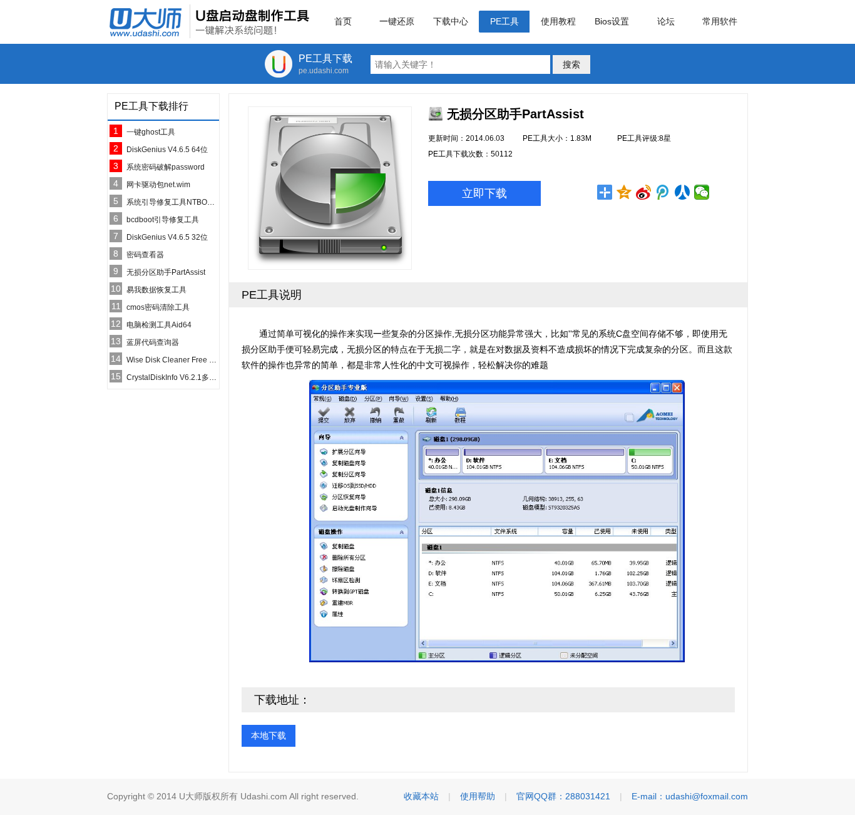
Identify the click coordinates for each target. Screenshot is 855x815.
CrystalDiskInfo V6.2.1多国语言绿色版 (190, 377)
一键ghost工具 (150, 132)
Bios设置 (612, 21)
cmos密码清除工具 (158, 307)
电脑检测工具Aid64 (159, 324)
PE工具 (504, 21)
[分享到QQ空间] (624, 192)
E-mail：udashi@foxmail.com (690, 796)
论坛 (666, 21)
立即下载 (484, 193)
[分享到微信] (702, 192)
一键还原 (396, 21)
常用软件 (719, 21)
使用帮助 (477, 796)
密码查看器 (145, 254)
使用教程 (558, 21)
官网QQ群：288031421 (563, 796)
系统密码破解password (165, 167)
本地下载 (268, 735)
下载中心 (450, 21)
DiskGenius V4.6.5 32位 (167, 237)
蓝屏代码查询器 (152, 342)
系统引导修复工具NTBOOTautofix (182, 202)
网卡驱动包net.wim (158, 184)
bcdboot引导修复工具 (162, 219)
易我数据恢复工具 (156, 289)
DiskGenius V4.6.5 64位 (167, 149)
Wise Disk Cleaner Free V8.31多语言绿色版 (200, 360)
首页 (343, 21)
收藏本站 (421, 796)
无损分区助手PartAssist (165, 272)
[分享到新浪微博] (644, 192)
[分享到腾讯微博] (663, 192)
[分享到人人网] (682, 192)
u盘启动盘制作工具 (209, 21)
